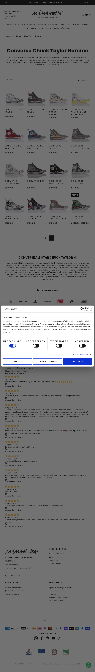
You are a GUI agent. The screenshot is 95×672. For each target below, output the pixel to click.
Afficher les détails (80, 354)
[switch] (36, 346)
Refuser (17, 361)
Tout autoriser (78, 361)
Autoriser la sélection (47, 361)
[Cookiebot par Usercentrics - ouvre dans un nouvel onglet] (82, 309)
